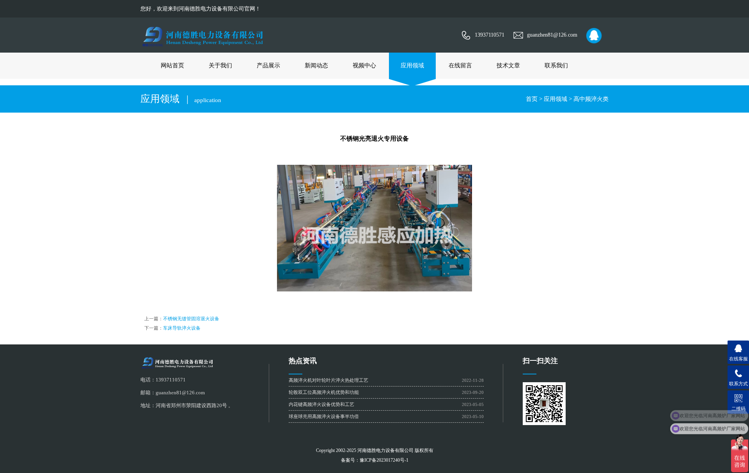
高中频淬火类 (591, 99)
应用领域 (412, 65)
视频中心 (364, 65)
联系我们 (556, 65)
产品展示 (268, 65)
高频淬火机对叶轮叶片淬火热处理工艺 (328, 380)
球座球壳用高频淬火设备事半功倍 (324, 416)
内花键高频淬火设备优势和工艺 (321, 404)
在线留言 (460, 65)
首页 (532, 99)
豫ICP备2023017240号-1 (384, 460)
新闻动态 (316, 65)
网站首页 (172, 65)
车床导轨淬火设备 (182, 328)
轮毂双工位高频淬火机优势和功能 (324, 392)
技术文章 (508, 65)
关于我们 (220, 65)
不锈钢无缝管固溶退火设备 (191, 318)
